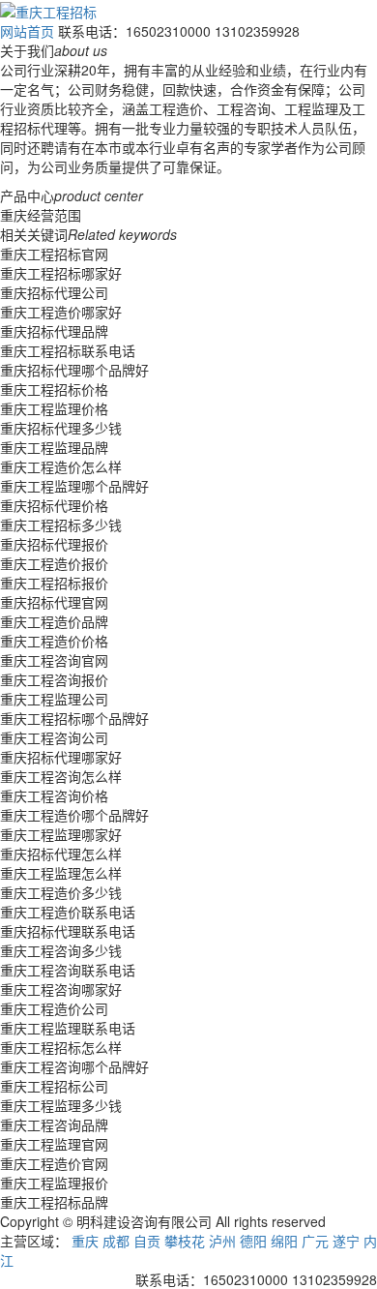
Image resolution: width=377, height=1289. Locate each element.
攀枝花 (184, 1240)
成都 (116, 1240)
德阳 (253, 1240)
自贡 (146, 1240)
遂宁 (346, 1240)
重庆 (85, 1240)
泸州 (222, 1240)
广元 (315, 1240)
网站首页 (27, 31)
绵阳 (284, 1240)
